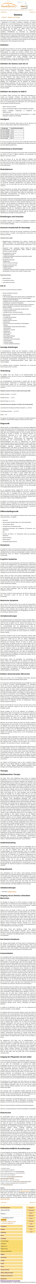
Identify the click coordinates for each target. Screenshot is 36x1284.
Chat (31, 1232)
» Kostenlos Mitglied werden (8, 1221)
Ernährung (3, 1232)
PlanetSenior (3, 9)
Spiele (31, 1213)
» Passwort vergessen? (7, 1223)
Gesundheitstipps (4, 1241)
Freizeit (2, 1263)
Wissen (2, 1266)
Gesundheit (9, 9)
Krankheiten (15, 9)
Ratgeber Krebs (4, 1248)
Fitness (2, 1235)
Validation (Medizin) (12, 891)
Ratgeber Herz (4, 1246)
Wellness (3, 1254)
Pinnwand (31, 1221)
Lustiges (3, 1260)
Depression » (33, 12)
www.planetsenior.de (25, 1191)
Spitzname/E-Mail (5, 1210)
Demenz (31, 9)
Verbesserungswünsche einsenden (10, 1281)
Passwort (3, 1213)
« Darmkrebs (3, 12)
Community (31, 1210)
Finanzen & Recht (5, 1269)
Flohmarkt (31, 1226)
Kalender (3, 1229)
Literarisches (4, 1257)
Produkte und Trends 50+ (7, 1275)
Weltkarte (31, 1215)
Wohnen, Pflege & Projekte (7, 1272)
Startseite (31, 1207)
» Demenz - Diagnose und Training (10, 17)
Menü (23, 6)
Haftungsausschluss (5, 1198)
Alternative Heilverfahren (6, 1251)
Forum (31, 1218)
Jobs (31, 1224)
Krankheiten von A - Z (24, 9)
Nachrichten (3, 1226)
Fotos (31, 1229)
